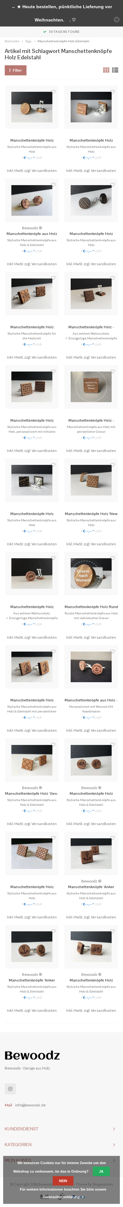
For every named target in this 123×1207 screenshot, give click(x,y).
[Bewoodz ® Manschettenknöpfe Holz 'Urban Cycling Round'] (91, 760)
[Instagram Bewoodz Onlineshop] (10, 1088)
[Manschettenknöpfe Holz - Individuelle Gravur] (91, 387)
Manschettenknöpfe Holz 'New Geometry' (91, 514)
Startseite (12, 41)
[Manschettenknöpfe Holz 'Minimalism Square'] (91, 107)
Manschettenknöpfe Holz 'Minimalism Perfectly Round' (32, 141)
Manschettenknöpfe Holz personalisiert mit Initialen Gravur (32, 421)
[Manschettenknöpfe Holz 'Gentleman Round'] (91, 200)
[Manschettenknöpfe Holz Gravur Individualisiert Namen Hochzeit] (32, 573)
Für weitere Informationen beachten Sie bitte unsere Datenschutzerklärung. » (63, 1193)
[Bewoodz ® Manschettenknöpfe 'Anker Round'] (32, 947)
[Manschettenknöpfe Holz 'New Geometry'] (91, 480)
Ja (101, 1171)
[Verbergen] (116, 19)
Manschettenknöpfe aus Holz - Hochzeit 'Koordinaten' (91, 700)
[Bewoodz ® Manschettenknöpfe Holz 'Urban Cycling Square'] (91, 947)
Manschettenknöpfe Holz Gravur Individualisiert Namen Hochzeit (32, 607)
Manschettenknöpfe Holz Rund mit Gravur (91, 607)
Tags (28, 41)
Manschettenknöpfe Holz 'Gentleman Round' (91, 234)
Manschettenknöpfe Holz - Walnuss (91, 327)
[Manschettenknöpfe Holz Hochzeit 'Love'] (32, 293)
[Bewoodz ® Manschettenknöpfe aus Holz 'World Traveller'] (32, 200)
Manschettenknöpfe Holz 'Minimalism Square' (91, 141)
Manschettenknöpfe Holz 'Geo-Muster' (32, 794)
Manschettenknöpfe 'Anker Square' (91, 887)
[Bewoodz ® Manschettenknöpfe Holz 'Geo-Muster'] (32, 760)
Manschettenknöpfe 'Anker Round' (32, 980)
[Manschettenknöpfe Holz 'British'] (32, 853)
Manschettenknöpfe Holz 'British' (32, 887)
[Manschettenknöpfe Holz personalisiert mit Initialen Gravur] (32, 387)
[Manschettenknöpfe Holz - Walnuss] (91, 293)
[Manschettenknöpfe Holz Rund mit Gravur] (91, 573)
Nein (63, 1181)
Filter (17, 70)
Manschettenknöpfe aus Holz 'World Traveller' (32, 234)
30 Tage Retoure (64, 31)
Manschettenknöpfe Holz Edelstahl (63, 41)
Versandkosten (44, 170)
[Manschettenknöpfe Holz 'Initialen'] (32, 667)
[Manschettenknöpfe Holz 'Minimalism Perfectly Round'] (32, 107)
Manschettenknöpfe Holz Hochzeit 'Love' (32, 327)
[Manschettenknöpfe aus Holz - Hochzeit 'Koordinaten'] (91, 667)
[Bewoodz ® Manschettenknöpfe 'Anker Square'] (91, 853)
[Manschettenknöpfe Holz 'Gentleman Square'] (32, 480)
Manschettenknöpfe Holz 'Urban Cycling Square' (91, 980)
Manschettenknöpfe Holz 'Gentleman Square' (32, 514)
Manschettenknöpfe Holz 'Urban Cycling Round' (91, 794)
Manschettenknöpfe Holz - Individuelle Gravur (91, 421)
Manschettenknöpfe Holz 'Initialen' (32, 700)
